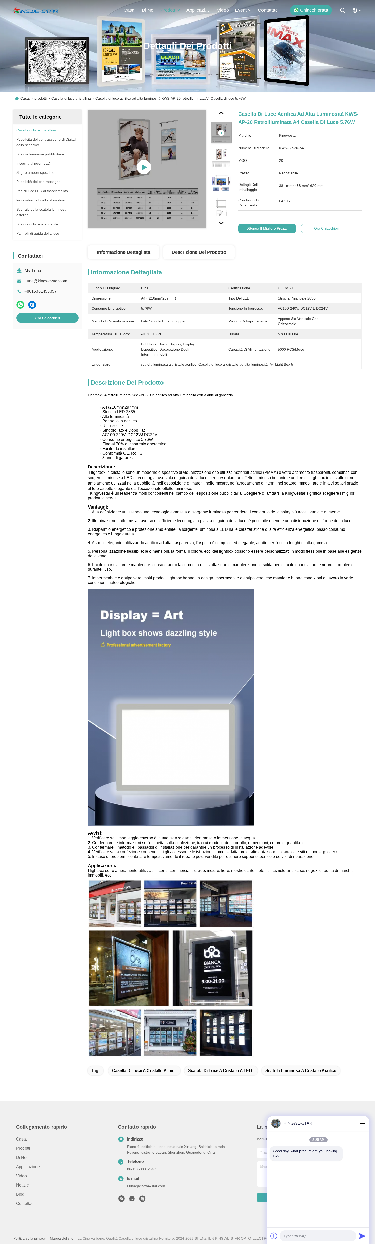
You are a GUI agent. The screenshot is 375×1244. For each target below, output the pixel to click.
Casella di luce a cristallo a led (143, 1070)
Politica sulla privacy (29, 1238)
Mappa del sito (61, 1238)
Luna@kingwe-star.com (45, 281)
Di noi (148, 10)
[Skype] (32, 304)
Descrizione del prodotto (199, 252)
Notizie (22, 1185)
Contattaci (268, 10)
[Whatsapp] (20, 304)
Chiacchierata (314, 10)
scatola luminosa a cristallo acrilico (300, 1070)
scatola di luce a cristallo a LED (220, 1070)
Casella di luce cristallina (71, 98)
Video (223, 10)
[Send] (362, 1235)
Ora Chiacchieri (47, 318)
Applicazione (198, 10)
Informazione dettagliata (123, 252)
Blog (20, 1194)
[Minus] (362, 1123)
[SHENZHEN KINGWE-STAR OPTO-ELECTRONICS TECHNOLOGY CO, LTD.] (36, 10)
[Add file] (274, 1235)
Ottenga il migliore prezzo (267, 228)
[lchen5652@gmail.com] (142, 1200)
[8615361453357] (131, 1200)
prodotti (168, 10)
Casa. (130, 10)
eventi (241, 10)
